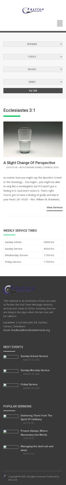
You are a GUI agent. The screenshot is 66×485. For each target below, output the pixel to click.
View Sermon (55, 207)
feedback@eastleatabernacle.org (30, 330)
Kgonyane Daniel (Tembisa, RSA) (41, 167)
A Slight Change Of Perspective (29, 163)
